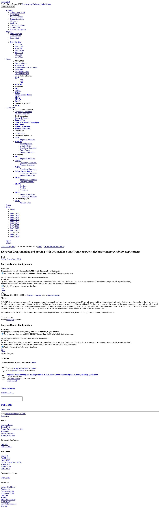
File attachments (7, 317)
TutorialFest (19, 65)
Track (3, 257)
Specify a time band (29, 286)
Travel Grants (25, 150)
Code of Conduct (16, 17)
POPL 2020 (14, 228)
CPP (21, 80)
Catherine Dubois (13, 379)
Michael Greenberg (53, 295)
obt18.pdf (10, 320)
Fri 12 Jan (18, 55)
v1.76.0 (22, 414)
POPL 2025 (14, 218)
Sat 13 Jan (19, 57)
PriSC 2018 (5, 469)
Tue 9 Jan (18, 48)
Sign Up (4, 506)
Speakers (23, 186)
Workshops (19, 70)
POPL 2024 (14, 220)
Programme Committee (28, 180)
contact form (5, 409)
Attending (9, 10)
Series (12, 209)
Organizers (24, 190)
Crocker (30, 295)
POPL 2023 (14, 222)
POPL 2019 (14, 230)
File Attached (12, 381)
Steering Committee (22, 114)
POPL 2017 (14, 234)
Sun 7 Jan (18, 44)
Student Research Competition (26, 67)
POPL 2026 (14, 215)
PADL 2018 (5, 478)
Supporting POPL (17, 19)
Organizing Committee (23, 112)
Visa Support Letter (17, 25)
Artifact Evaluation (22, 72)
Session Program (7, 354)
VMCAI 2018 (6, 447)
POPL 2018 (5, 247)
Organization (10, 107)
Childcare (13, 21)
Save (3, 288)
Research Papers (21, 63)
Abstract (4, 298)
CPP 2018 (4, 445)
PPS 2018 (4, 456)
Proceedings (14, 38)
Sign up (8, 243)
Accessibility (15, 27)
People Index (20, 133)
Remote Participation (18, 29)
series (13, 247)
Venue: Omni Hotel (17, 13)
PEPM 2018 (5, 464)
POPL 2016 (14, 237)
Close (3, 290)
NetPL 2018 (5, 460)
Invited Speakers (26, 144)
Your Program (15, 36)
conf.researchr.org (12, 414)
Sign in (8, 241)
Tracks (8, 59)
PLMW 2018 (6, 466)
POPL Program (16, 34)
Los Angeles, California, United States (36, 4)
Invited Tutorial (25, 146)
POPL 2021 (14, 226)
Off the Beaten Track (20, 368)
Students (13, 23)
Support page (5, 416)
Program (9, 32)
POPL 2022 (14, 224)
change (34, 362)
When (3, 293)
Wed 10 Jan (19, 51)
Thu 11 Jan (19, 53)
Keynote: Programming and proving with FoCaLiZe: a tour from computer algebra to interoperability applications (52, 375)
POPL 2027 (14, 213)
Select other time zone (65, 273)
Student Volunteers (22, 74)
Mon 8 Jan (19, 46)
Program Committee (27, 140)
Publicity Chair (25, 203)
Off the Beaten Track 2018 (54, 247)
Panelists (23, 188)
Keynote (38, 295)
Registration (14, 15)
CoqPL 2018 (5, 458)
